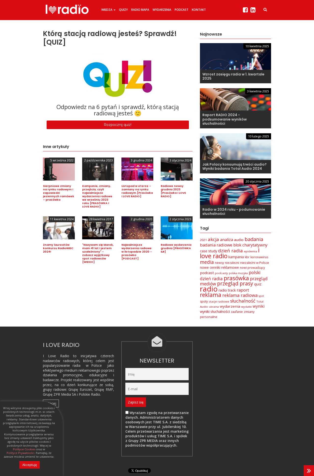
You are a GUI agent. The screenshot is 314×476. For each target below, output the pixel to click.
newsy (219, 263)
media (207, 262)
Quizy (123, 10)
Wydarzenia (162, 10)
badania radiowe (216, 245)
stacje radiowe (219, 301)
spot (261, 296)
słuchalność (242, 301)
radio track (227, 290)
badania (254, 239)
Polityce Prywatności (20, 453)
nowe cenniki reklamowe (219, 267)
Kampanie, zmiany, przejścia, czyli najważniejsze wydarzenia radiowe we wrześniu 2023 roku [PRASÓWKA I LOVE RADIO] (97, 196)
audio (239, 239)
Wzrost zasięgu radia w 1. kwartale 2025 (233, 76)
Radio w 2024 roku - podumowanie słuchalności (233, 211)
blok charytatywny (250, 245)
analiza (226, 239)
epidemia (250, 251)
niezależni (232, 263)
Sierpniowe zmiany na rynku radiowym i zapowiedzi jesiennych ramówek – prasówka (58, 193)
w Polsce (94, 365)
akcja (213, 239)
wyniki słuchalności (215, 311)
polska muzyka (238, 273)
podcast (207, 272)
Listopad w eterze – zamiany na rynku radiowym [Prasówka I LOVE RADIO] (137, 191)
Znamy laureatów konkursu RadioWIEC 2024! (58, 248)
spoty (204, 301)
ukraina (214, 306)
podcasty (221, 273)
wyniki (258, 306)
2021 (203, 240)
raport (243, 290)
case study (208, 251)
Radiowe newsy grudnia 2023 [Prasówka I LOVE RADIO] (173, 191)
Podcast (181, 10)
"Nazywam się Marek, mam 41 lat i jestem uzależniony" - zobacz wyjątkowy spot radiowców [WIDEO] (98, 253)
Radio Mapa (140, 10)
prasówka (236, 278)
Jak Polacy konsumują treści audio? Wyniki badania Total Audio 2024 (234, 166)
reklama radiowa (240, 295)
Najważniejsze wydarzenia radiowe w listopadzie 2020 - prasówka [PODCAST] (136, 251)
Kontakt (199, 10)
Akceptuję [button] (29, 465)
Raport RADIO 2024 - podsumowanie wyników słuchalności (224, 119)
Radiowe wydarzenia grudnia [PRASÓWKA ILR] (176, 248)
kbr (247, 257)
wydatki (246, 306)
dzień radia (230, 250)
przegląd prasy (235, 283)
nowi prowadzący (252, 268)
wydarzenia (230, 306)
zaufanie (237, 312)
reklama (210, 295)
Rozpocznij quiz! (117, 124)
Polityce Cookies (24, 449)
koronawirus (259, 257)
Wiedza (107, 10)
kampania (236, 257)
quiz (258, 283)
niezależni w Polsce (254, 262)
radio (209, 289)
